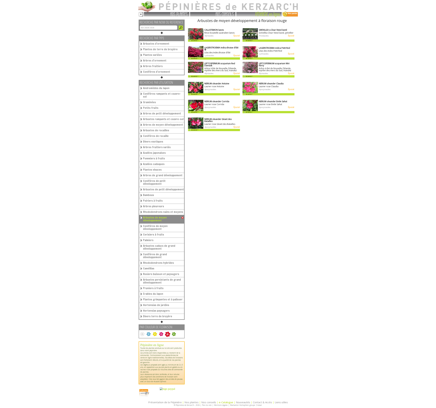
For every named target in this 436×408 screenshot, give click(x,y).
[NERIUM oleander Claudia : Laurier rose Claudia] (250, 92)
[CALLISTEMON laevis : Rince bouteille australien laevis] (195, 38)
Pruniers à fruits (153, 288)
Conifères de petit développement (154, 182)
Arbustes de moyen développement (155, 219)
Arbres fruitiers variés (157, 147)
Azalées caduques (154, 164)
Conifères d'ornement (156, 72)
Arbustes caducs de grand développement (159, 247)
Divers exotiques (153, 141)
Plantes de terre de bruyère (160, 49)
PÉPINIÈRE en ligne (267, 14)
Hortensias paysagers (156, 310)
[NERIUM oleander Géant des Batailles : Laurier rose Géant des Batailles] (195, 128)
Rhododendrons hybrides (158, 263)
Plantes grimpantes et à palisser (163, 299)
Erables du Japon (153, 294)
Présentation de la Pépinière (165, 402)
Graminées (149, 102)
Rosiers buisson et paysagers (161, 274)
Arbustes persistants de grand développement (162, 281)
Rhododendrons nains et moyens (163, 212)
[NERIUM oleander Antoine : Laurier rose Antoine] (195, 92)
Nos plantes (191, 402)
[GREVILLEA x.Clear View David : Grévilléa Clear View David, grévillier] (250, 38)
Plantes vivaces (152, 169)
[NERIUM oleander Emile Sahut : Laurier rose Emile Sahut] (250, 110)
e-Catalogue (226, 402)
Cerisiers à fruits (153, 234)
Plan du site (207, 405)
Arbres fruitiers (153, 66)
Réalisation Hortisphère (239, 405)
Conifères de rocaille (156, 136)
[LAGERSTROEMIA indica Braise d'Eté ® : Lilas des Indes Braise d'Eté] (195, 56)
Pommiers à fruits (154, 158)
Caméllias (148, 268)
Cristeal (259, 405)
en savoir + (194, 40)
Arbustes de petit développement (163, 189)
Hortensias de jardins (156, 305)
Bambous (148, 195)
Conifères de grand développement (155, 255)
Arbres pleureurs (153, 206)
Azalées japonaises (154, 153)
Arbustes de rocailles (156, 130)
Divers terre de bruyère (157, 316)
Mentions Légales (221, 405)
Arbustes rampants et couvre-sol (163, 119)
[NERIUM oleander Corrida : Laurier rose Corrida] (195, 110)
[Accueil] (141, 14)
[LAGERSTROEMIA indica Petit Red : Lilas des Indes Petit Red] (250, 56)
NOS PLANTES (179, 14)
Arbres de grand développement (162, 175)
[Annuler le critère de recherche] (182, 218)
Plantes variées (152, 55)
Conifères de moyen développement (155, 227)
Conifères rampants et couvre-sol (162, 95)
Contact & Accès (262, 402)
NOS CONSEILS (225, 14)
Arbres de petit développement (162, 113)
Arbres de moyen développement (163, 125)
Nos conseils (208, 402)
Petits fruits (150, 108)
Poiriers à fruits (153, 200)
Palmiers (148, 240)
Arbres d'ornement (154, 60)
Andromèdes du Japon (156, 88)
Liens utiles (281, 402)
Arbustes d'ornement (156, 43)
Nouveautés (243, 402)
